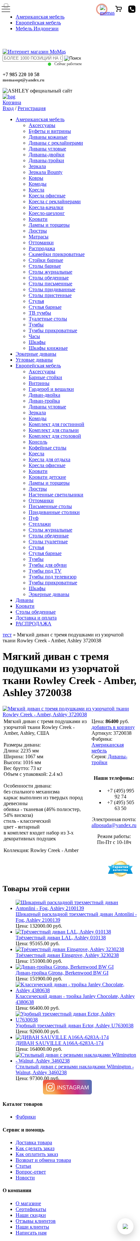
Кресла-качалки (46, 207)
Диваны (25, 600)
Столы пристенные (50, 295)
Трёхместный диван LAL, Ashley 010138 (61, 937)
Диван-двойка (44, 395)
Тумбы (36, 324)
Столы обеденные (49, 277)
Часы (34, 336)
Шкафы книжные (48, 348)
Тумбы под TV (45, 571)
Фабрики (26, 1117)
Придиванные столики (54, 512)
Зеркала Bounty (46, 172)
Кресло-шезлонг (47, 213)
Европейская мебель (38, 22)
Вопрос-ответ (31, 1172)
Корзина (12, 102)
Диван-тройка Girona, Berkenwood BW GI (62, 973)
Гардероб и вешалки (51, 389)
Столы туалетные (48, 541)
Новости (25, 1177)
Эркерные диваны (36, 354)
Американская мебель (40, 17)
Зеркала (37, 166)
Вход (8, 108)
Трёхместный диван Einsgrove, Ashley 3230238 (67, 955)
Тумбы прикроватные (53, 330)
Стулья (36, 301)
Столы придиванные (52, 289)
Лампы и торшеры (49, 225)
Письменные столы (50, 506)
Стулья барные (45, 307)
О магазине (28, 1203)
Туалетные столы (48, 318)
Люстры (38, 231)
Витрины (39, 383)
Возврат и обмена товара (43, 1160)
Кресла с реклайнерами (55, 201)
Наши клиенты (32, 1227)
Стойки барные (46, 260)
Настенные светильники (56, 494)
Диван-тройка (44, 401)
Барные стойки (45, 377)
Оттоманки (41, 242)
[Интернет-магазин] (34, 51)
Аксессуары (42, 125)
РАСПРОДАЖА (33, 623)
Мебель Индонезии (37, 28)
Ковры (36, 178)
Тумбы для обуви (48, 565)
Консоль (38, 442)
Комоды (38, 184)
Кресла (36, 190)
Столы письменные (50, 283)
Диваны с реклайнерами (56, 143)
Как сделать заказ (35, 1148)
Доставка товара (34, 1142)
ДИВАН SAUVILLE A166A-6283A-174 (60, 1043)
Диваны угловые (47, 148)
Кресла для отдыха (49, 459)
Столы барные (45, 266)
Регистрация (32, 108)
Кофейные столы (47, 447)
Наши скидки (31, 1215)
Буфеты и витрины (50, 131)
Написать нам (31, 1232)
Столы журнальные (50, 272)
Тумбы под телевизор (53, 576)
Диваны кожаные (48, 137)
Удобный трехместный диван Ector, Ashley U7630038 (74, 1025)
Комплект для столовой (55, 436)
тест (7, 634)
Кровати (38, 219)
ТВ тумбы (40, 313)
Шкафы (37, 342)
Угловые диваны (34, 360)
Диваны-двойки (46, 154)
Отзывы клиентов (36, 1221)
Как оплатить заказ (37, 1154)
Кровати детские (47, 477)
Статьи (23, 1166)
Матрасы (39, 236)
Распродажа (42, 248)
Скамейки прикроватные (57, 254)
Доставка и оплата (36, 617)
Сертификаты (31, 1209)
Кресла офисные (47, 195)
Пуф (33, 518)
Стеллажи (40, 524)
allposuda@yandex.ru (113, 825)
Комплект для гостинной (56, 424)
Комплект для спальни (54, 430)
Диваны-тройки (46, 160)
